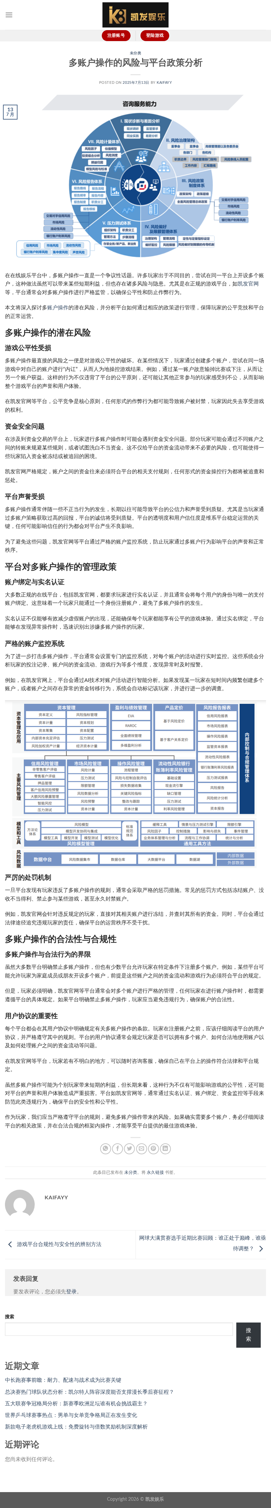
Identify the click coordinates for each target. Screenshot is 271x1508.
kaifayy (164, 82)
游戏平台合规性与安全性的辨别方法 (58, 1244)
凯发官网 (248, 283)
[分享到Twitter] (129, 1148)
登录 (71, 1291)
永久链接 (155, 1172)
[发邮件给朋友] (141, 1148)
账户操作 (57, 307)
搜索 (9, 1316)
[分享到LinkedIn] (165, 1148)
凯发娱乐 (154, 1499)
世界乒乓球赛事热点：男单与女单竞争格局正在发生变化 (71, 1415)
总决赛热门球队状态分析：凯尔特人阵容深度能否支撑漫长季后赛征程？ (89, 1392)
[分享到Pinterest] (153, 1148)
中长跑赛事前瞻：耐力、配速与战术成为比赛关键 (63, 1380)
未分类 (135, 53)
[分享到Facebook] (117, 1148)
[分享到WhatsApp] (105, 1148)
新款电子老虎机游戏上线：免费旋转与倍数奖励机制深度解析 (76, 1427)
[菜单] (9, 15)
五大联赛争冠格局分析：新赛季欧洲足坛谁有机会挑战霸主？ (76, 1403)
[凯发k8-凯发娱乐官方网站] (135, 15)
